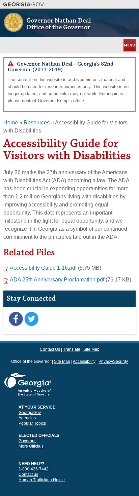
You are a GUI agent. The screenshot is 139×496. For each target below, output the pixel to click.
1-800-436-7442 (34, 469)
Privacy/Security (113, 361)
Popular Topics (32, 423)
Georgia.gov (24, 4)
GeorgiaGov (30, 412)
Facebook (15, 319)
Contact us (28, 474)
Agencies (27, 418)
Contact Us (50, 349)
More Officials (31, 446)
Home (10, 122)
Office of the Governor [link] (31, 361)
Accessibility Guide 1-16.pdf (43, 268)
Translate (71, 349)
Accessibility (84, 361)
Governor (27, 440)
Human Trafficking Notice (42, 480)
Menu (128, 45)
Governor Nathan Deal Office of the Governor (58, 23)
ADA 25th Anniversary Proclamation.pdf (57, 279)
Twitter (31, 319)
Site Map (91, 349)
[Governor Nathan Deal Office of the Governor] (13, 29)
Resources (37, 122)
